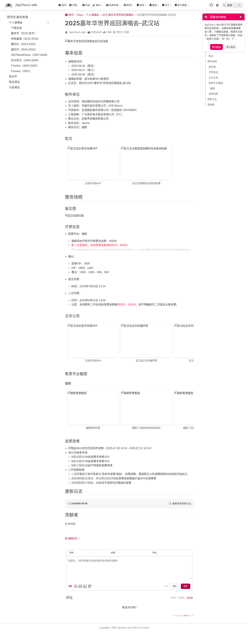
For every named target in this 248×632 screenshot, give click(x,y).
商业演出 (14, 81)
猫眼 (212, 88)
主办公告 (213, 77)
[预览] (90, 586)
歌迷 (153, 6)
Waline (185, 615)
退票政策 (213, 93)
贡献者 (210, 104)
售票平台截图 (216, 83)
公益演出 (14, 87)
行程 (72, 6)
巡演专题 (111, 6)
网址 (155, 553)
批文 (211, 56)
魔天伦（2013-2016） (24, 44)
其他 (140, 6)
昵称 (72, 553)
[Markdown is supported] (71, 586)
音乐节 (13, 76)
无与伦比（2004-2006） (25, 60)
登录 (175, 586)
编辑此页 (72, 538)
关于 (165, 6)
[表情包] (80, 586)
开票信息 (213, 72)
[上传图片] (85, 586)
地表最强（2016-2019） (25, 38)
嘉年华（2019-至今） (24, 33)
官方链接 (180, 6)
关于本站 (230, 47)
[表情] (76, 586)
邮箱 (113, 553)
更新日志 (212, 99)
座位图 (212, 66)
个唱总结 (16, 27)
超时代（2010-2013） (24, 49)
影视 (127, 6)
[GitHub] (211, 5)
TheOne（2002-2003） (25, 65)
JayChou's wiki (77, 32)
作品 (87, 5)
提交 (186, 586)
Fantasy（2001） (21, 71)
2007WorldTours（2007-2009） (30, 54)
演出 (96, 6)
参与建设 (216, 47)
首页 (64, 5)
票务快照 (212, 61)
